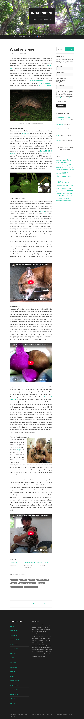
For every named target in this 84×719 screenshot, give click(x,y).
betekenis (58, 162)
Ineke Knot (24, 53)
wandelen (68, 198)
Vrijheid (58, 135)
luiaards (23, 579)
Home (13, 36)
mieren (69, 176)
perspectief (59, 190)
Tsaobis (61, 196)
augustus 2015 (14, 667)
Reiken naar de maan (62, 129)
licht (60, 173)
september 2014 (14, 690)
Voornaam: (60, 66)
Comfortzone (13, 562)
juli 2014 (12, 699)
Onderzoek (16, 574)
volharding (59, 198)
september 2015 (14, 662)
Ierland (58, 169)
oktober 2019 (14, 644)
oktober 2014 (14, 685)
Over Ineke (22, 36)
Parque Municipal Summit (28, 583)
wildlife (62, 200)
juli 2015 (12, 671)
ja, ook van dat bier (45, 86)
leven (57, 173)
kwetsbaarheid (69, 169)
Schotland (69, 191)
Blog (30, 36)
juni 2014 (12, 703)
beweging (64, 162)
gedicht (69, 165)
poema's (41, 583)
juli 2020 (12, 626)
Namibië (60, 181)
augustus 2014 (14, 694)
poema (42, 211)
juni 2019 (12, 658)
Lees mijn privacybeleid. (63, 98)
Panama (23, 574)
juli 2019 (12, 653)
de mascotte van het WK (35, 81)
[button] (24, 182)
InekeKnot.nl (42, 13)
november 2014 (14, 680)
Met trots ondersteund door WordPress (25, 714)
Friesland (65, 165)
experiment (59, 165)
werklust (58, 200)
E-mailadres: (60, 85)
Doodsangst (59, 124)
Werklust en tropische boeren (42, 604)
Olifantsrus (67, 182)
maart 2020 (13, 630)
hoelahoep (69, 167)
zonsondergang (68, 200)
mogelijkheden (59, 179)
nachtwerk (65, 179)
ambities (58, 160)
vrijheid (64, 198)
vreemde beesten (16, 587)
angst (62, 160)
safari (64, 190)
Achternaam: (60, 72)
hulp (72, 167)
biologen (14, 579)
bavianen (68, 160)
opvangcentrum (43, 579)
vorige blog (25, 133)
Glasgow (58, 167)
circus (71, 162)
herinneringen (63, 167)
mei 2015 (12, 676)
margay (19, 450)
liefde (65, 172)
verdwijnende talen (69, 195)
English (60, 82)
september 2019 (14, 649)
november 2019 (14, 639)
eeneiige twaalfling (45, 83)
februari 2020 (14, 635)
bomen (68, 162)
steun (68, 193)
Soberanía (64, 193)
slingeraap (58, 193)
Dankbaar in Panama (42, 562)
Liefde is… (59, 140)
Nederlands (61, 80)
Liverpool (60, 176)
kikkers (63, 169)
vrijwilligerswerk (31, 587)
